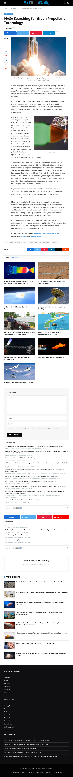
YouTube (7, 683)
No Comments (59, 27)
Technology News (9, 727)
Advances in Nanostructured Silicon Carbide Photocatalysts (21, 500)
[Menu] (5, 3)
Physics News (8, 718)
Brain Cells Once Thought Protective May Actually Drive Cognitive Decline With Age (30, 756)
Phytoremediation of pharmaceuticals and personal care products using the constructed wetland (31, 476)
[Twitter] (6, 47)
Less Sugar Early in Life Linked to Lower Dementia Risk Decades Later (26, 744)
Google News (36, 236)
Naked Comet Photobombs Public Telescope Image (20, 748)
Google (24, 236)
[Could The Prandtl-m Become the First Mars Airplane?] (53, 270)
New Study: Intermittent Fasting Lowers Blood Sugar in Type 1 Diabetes (42, 592)
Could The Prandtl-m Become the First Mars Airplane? (51, 282)
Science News (8, 721)
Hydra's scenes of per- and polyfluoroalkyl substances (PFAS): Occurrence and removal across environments (35, 446)
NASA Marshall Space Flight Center (39, 242)
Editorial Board (39, 772)
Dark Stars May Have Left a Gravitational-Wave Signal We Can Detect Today (41, 654)
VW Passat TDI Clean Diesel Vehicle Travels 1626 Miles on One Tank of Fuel (19, 333)
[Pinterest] (6, 56)
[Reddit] (6, 68)
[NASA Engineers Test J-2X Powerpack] (53, 346)
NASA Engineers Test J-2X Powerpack (51, 357)
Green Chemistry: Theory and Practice (15, 535)
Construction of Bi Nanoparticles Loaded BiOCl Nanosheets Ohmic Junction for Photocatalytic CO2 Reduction (35, 486)
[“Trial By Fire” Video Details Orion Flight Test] (19, 295)
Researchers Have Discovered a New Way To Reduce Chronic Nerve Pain (27, 740)
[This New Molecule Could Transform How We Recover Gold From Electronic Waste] (9, 615)
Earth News (8, 712)
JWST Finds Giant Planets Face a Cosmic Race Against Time (22, 752)
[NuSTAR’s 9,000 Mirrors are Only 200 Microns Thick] (19, 346)
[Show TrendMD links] (67, 508)
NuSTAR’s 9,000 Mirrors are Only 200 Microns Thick (17, 358)
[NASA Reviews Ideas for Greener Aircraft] (19, 371)
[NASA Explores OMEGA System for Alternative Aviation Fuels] (53, 321)
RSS (5, 692)
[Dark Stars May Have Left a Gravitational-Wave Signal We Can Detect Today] (9, 655)
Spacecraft (55, 242)
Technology (8, 13)
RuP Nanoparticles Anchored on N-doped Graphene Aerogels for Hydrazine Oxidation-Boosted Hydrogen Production (36, 463)
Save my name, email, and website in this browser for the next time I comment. (34, 429)
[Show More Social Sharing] (57, 33)
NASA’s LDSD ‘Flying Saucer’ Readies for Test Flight (52, 308)
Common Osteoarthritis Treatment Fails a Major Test (35, 643)
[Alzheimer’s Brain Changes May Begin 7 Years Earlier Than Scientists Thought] (9, 604)
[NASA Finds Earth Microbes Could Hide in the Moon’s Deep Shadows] (9, 584)
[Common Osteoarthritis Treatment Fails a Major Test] (9, 645)
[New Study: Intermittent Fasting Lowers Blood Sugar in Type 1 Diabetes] (9, 594)
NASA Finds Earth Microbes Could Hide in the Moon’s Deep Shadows (40, 582)
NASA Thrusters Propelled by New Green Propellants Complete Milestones (18, 282)
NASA (24, 242)
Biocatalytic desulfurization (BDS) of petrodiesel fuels (19, 458)
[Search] (68, 3)
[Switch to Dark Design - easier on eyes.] (64, 3)
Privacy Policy (49, 772)
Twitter (6, 680)
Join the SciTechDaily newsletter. (46, 233)
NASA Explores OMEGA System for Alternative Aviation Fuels (50, 333)
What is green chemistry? (12, 540)
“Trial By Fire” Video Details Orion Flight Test (18, 308)
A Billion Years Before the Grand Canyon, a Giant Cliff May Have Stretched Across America (39, 624)
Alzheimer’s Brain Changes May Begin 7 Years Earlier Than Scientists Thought (40, 603)
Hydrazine (7, 525)
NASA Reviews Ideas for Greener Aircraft (18, 383)
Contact (30, 772)
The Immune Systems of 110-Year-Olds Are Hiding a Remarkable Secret (41, 633)
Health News (8, 715)
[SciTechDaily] (36, 3)
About (23, 772)
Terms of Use (59, 772)
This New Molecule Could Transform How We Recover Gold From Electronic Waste (39, 613)
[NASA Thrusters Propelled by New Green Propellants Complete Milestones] (19, 270)
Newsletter (7, 689)
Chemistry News (9, 709)
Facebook (7, 677)
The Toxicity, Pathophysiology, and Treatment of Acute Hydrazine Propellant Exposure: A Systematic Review (35, 530)
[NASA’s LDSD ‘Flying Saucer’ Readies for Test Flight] (53, 295)
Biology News (8, 706)
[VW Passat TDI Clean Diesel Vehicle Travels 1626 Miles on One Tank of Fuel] (19, 321)
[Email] (6, 64)
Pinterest (7, 686)
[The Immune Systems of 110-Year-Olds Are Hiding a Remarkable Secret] (9, 635)
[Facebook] (6, 43)
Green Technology (15, 242)
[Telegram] (6, 60)
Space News (8, 724)
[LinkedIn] (6, 52)
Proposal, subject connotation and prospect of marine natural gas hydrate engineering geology (30, 481)
